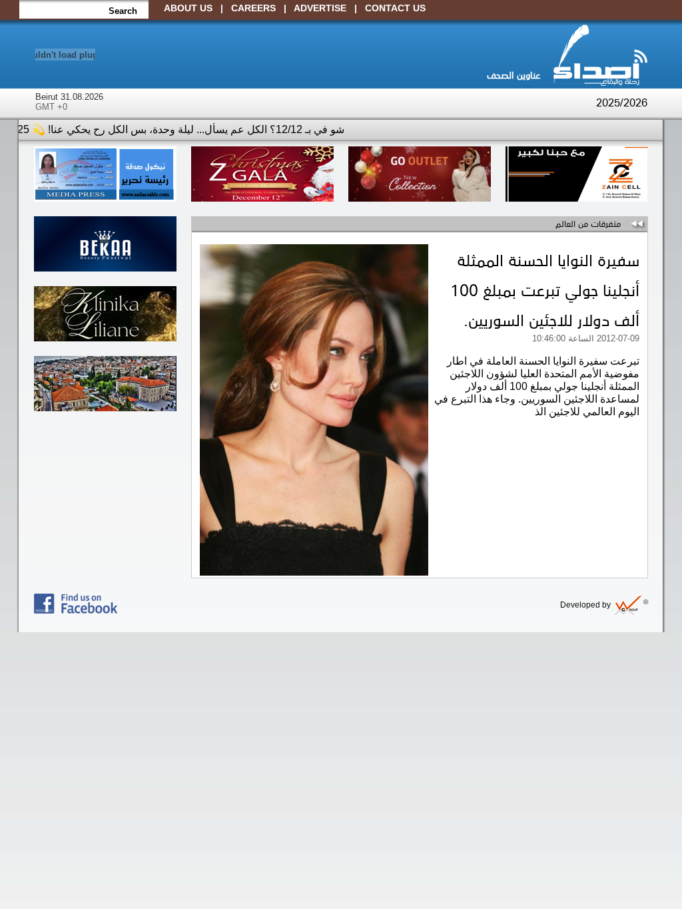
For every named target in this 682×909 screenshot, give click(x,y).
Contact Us (395, 8)
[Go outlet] (419, 198)
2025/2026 (621, 102)
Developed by (604, 605)
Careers (253, 8)
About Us (188, 8)
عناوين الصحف (513, 74)
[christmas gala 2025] (262, 198)
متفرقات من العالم (588, 223)
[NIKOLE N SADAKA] (105, 198)
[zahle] (105, 407)
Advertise (320, 8)
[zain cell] (577, 198)
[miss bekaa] (105, 267)
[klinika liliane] (105, 337)
